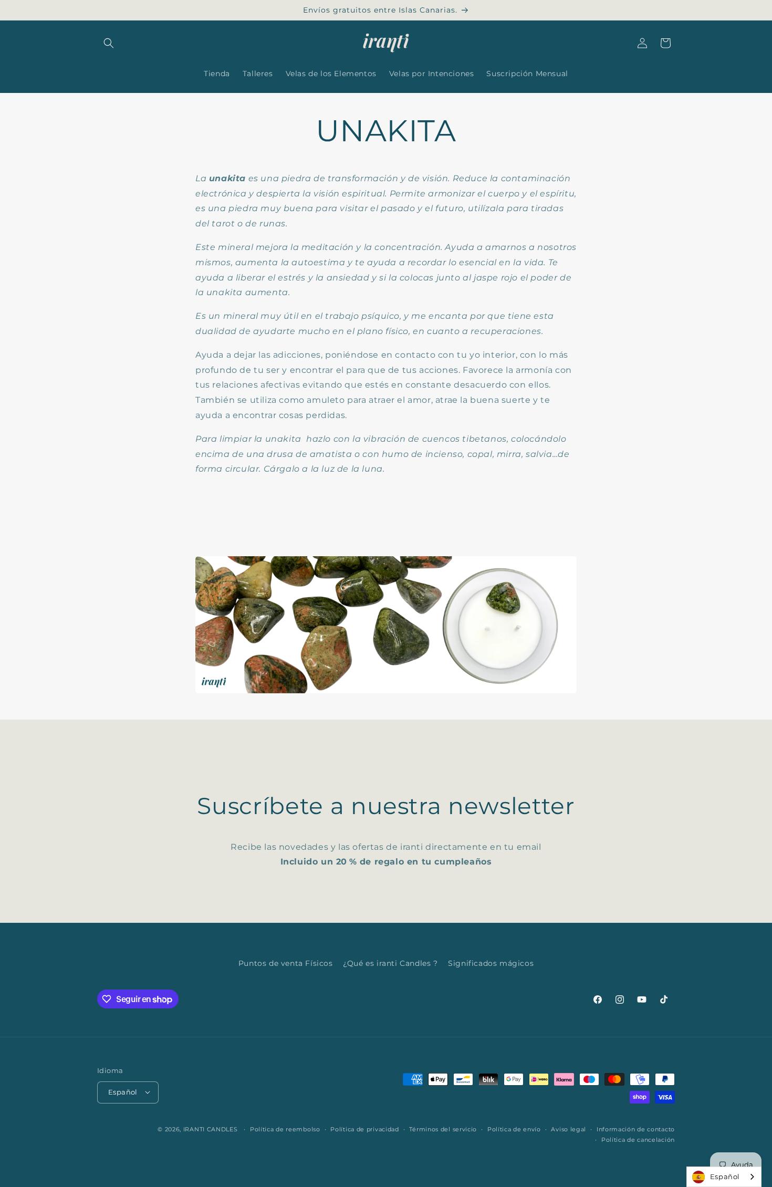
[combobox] (723, 1177)
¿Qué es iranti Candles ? (390, 963)
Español (725, 1176)
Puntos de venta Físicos (285, 963)
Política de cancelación (638, 1139)
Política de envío (514, 1128)
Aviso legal (568, 1128)
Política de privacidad (364, 1128)
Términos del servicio (443, 1128)
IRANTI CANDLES (210, 1128)
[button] (108, 43)
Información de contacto (636, 1128)
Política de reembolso (285, 1128)
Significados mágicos (491, 963)
